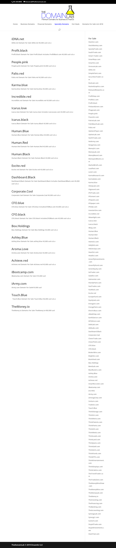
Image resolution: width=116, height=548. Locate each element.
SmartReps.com (94, 59)
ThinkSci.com (93, 415)
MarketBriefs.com (95, 165)
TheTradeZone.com (95, 480)
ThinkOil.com (93, 429)
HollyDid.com (93, 245)
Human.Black (21, 154)
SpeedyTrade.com (95, 49)
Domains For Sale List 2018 (92, 24)
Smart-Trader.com (95, 56)
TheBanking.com (94, 507)
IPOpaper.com (93, 203)
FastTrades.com (94, 286)
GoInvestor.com (94, 279)
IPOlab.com (92, 207)
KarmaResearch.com (96, 175)
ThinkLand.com (94, 439)
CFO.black (18, 214)
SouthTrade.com (94, 52)
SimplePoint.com (94, 73)
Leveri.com (92, 172)
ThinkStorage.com (95, 412)
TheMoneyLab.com (95, 493)
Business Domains (28, 24)
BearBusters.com (94, 370)
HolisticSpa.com (94, 249)
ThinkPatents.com (95, 422)
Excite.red (18, 166)
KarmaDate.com (94, 179)
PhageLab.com (94, 110)
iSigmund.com (93, 189)
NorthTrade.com (94, 138)
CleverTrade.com (94, 338)
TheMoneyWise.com (96, 489)
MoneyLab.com (94, 152)
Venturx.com (93, 401)
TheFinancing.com (95, 503)
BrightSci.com (93, 356)
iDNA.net (18, 39)
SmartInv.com (93, 63)
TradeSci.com (93, 405)
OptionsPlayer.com (95, 131)
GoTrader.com (93, 272)
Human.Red (20, 143)
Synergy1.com (93, 517)
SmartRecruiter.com (96, 384)
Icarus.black (20, 120)
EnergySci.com (93, 304)
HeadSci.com (93, 255)
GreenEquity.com (95, 269)
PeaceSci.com (93, 117)
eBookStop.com (94, 314)
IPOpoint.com (93, 200)
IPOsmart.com (93, 196)
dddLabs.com (93, 328)
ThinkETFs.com (94, 457)
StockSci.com (93, 42)
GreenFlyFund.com (95, 265)
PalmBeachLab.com (95, 124)
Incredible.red (21, 96)
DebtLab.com (93, 324)
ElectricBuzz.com (94, 310)
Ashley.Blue (20, 237)
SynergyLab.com (94, 514)
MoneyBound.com (95, 155)
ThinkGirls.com (94, 450)
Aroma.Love (20, 249)
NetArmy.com (93, 141)
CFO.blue (18, 203)
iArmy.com (19, 284)
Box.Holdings (21, 226)
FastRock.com (93, 290)
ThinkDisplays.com (95, 467)
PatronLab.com (94, 120)
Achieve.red (20, 260)
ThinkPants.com (94, 425)
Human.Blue (20, 131)
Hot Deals (75, 24)
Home (15, 24)
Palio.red (18, 73)
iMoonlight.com (94, 217)
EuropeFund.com (94, 297)
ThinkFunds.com (94, 453)
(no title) (91, 391)
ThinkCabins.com (95, 470)
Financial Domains (45, 24)
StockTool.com (93, 534)
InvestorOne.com (94, 210)
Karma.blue (20, 85)
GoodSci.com (93, 276)
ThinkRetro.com (94, 419)
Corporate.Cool (22, 191)
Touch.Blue (19, 295)
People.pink (20, 62)
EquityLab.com (94, 300)
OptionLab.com (94, 134)
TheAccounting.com (95, 510)
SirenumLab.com (94, 66)
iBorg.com (92, 228)
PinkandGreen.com (95, 106)
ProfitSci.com (93, 100)
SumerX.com (93, 521)
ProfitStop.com (94, 96)
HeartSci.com (93, 252)
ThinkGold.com (94, 446)
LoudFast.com (93, 168)
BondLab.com (93, 366)
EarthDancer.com (95, 317)
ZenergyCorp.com (95, 398)
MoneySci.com (93, 148)
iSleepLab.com (93, 186)
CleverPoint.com (94, 342)
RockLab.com (93, 83)
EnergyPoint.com (94, 307)
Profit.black (20, 50)
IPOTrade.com (93, 193)
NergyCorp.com (94, 145)
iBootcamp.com (23, 272)
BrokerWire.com (94, 352)
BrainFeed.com (94, 359)
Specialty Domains (62, 24)
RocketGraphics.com (96, 86)
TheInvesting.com (95, 500)
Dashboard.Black (23, 177)
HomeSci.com (93, 242)
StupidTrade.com (95, 524)
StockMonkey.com (95, 45)
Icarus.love (19, 108)
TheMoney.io (21, 306)
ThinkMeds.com (94, 432)
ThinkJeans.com (94, 443)
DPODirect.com (94, 321)
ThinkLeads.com (94, 436)
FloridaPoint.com (94, 283)
